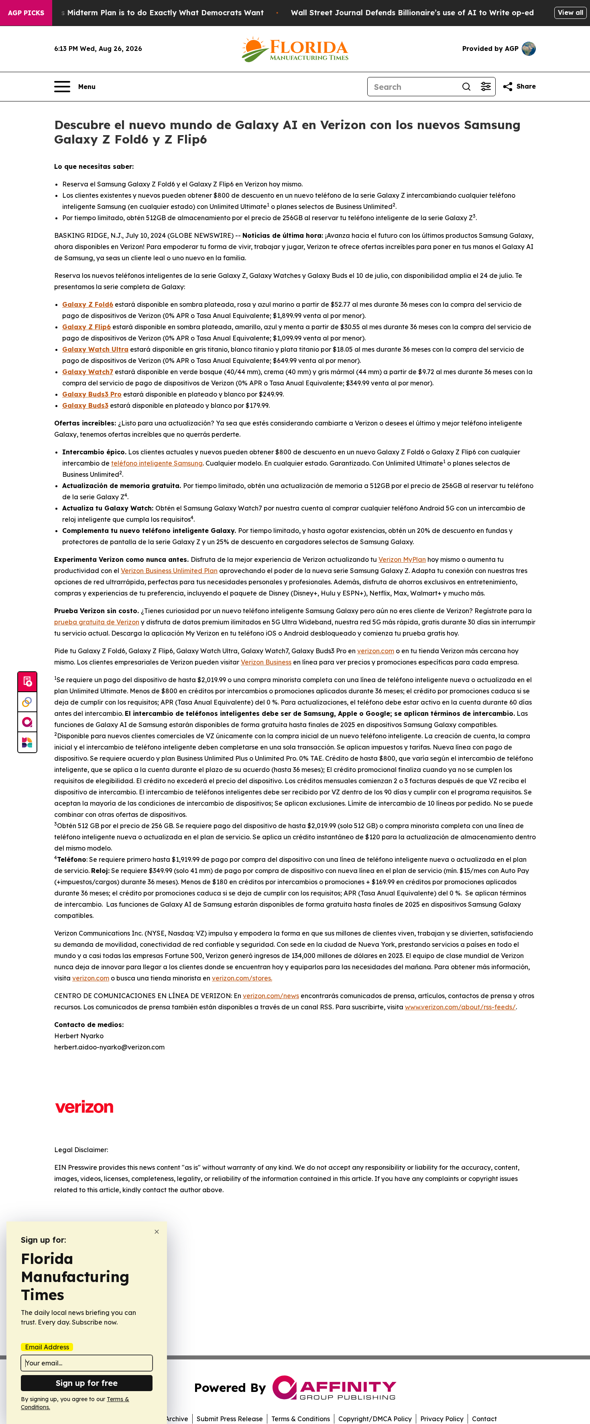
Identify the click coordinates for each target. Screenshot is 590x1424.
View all (570, 12)
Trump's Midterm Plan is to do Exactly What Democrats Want (150, 12)
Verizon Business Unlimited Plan (169, 571)
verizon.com (375, 651)
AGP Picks (26, 13)
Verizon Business (266, 662)
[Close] (157, 1232)
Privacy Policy (442, 1419)
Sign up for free (87, 1383)
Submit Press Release (230, 1419)
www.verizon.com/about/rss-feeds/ (460, 1007)
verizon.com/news (271, 996)
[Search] (466, 86)
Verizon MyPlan (402, 559)
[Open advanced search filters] (485, 86)
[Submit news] (27, 682)
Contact (484, 1419)
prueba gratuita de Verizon (96, 622)
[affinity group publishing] (27, 722)
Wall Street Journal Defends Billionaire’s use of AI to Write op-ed (412, 12)
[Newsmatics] (27, 742)
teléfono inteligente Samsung (157, 463)
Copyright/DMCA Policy (375, 1419)
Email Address (47, 1347)
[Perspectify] (27, 702)
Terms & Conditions (300, 1419)
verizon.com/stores (241, 978)
